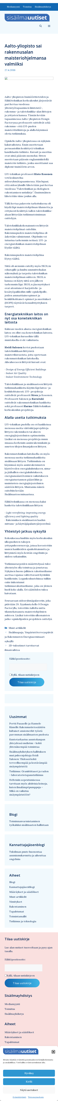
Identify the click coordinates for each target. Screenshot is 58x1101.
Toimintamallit (18, 916)
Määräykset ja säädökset (24, 891)
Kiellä (29, 1081)
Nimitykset (15, 901)
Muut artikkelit (17, 627)
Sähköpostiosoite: (19, 658)
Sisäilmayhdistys (43, 7)
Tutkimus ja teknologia (22, 921)
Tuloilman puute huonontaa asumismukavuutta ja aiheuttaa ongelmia (27, 855)
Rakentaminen (17, 906)
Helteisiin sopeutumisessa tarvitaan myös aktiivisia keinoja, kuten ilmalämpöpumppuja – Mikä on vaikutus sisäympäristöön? (28, 787)
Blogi (12, 882)
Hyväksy (29, 1073)
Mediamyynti (13, 7)
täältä (16, 247)
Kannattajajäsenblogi (22, 886)
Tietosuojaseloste (36, 1097)
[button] (53, 1051)
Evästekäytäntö (19, 1097)
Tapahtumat (16, 911)
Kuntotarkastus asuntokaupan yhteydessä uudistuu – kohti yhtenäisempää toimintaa (27, 743)
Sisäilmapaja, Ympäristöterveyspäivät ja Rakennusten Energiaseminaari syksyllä (29, 637)
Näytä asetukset (29, 1090)
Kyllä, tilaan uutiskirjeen (25, 674)
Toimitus (27, 7)
